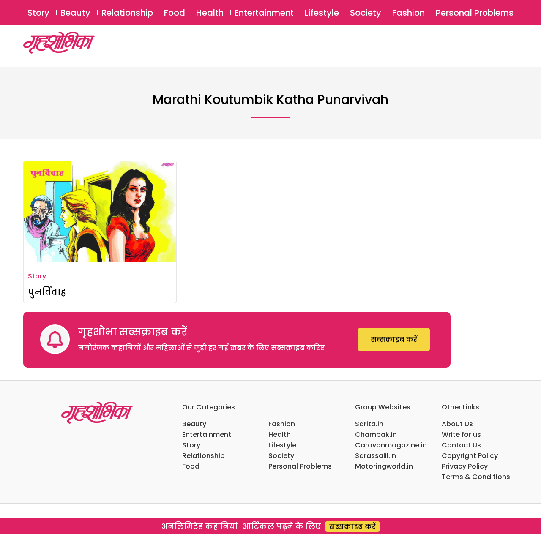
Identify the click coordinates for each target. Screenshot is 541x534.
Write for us (461, 434)
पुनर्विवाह (47, 292)
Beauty (75, 13)
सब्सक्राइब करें (394, 339)
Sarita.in (369, 424)
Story (38, 13)
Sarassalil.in (375, 455)
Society (365, 13)
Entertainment (264, 13)
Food (174, 13)
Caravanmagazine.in (391, 445)
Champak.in (376, 434)
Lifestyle (322, 13)
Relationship (127, 13)
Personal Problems (475, 13)
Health (210, 13)
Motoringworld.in (384, 466)
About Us (457, 424)
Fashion (408, 13)
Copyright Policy (470, 455)
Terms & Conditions (476, 477)
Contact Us (461, 445)
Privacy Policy (465, 466)
